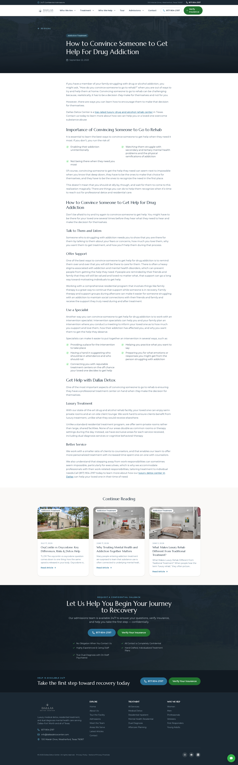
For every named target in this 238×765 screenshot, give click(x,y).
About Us (94, 711)
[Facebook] (191, 754)
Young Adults (173, 727)
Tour (122, 10)
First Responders (175, 723)
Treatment (85, 10)
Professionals (173, 715)
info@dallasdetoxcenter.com (55, 734)
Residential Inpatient (138, 715)
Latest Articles (96, 731)
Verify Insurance (194, 10)
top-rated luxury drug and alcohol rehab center (124, 112)
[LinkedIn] (198, 754)
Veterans (171, 719)
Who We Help (105, 10)
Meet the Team (97, 723)
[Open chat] (231, 758)
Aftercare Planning (137, 727)
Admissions (135, 10)
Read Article (47, 567)
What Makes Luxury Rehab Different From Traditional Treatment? (168, 551)
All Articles (46, 28)
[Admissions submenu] (143, 10)
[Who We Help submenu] (115, 10)
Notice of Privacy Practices (99, 755)
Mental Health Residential (140, 719)
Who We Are (66, 10)
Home (93, 706)
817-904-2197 (195, 2)
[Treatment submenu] (93, 10)
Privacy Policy (81, 755)
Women (171, 706)
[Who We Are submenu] (75, 10)
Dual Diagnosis (135, 723)
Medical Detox (135, 711)
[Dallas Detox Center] (46, 10)
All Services (133, 706)
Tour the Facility (97, 715)
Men (169, 711)
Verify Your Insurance (134, 632)
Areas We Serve (97, 727)
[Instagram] (184, 754)
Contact (152, 10)
